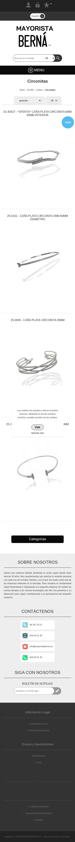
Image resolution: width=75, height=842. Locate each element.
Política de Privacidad (38, 730)
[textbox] (34, 58)
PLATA (30, 90)
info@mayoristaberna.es (41, 646)
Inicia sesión (37, 5)
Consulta (39, 820)
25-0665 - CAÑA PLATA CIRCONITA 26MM (38, 320)
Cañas (39, 90)
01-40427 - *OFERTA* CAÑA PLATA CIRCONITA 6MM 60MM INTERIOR (37, 113)
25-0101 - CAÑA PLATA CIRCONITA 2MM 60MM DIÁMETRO (37, 217)
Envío (39, 762)
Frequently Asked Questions (38, 813)
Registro (28, 5)
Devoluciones (38, 756)
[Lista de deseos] (46, 5)
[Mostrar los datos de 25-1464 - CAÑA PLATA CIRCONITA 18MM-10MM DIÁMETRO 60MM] (37, 465)
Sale (68, 122)
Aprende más (37, 433)
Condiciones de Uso (38, 724)
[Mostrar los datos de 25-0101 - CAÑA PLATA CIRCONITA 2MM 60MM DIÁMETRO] (37, 257)
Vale (37, 427)
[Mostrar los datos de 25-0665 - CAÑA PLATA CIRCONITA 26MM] (37, 361)
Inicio (22, 90)
